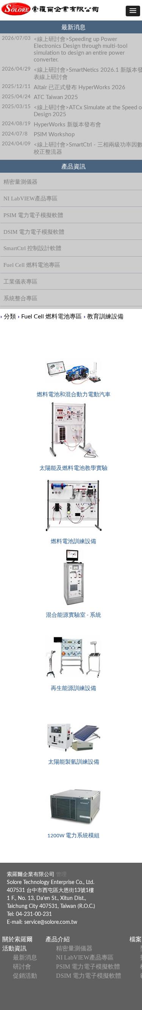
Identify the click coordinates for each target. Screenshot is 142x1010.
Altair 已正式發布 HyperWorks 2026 (79, 87)
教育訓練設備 (105, 317)
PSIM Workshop (54, 134)
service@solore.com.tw (50, 922)
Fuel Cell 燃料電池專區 (51, 317)
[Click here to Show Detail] (73, 372)
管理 (61, 874)
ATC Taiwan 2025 (56, 97)
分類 (10, 317)
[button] (133, 11)
